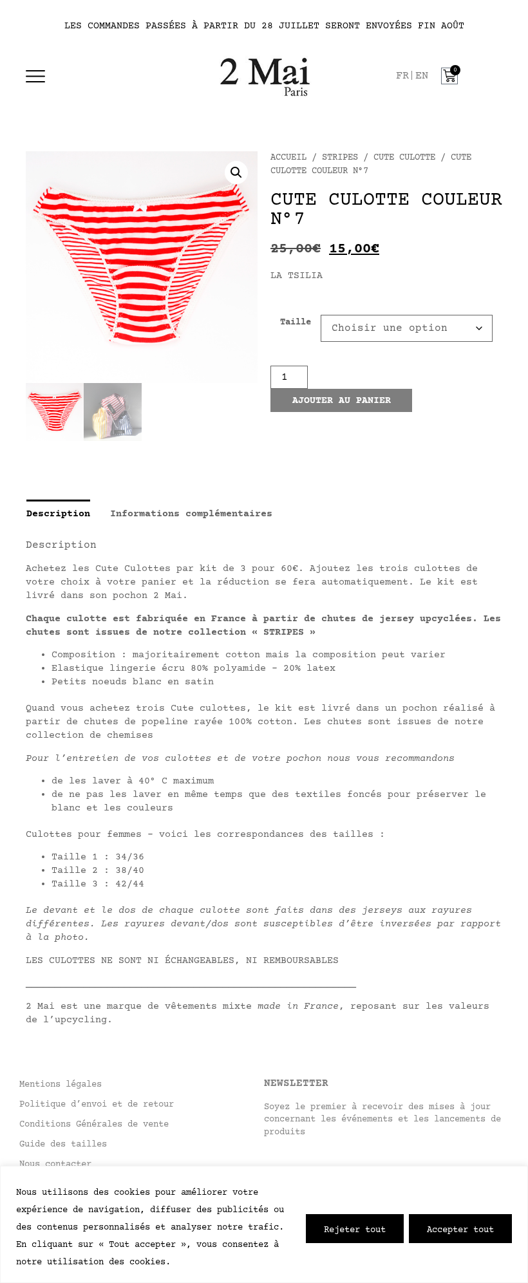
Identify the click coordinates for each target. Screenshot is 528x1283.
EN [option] (421, 76)
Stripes (340, 158)
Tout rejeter (355, 1228)
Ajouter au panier (341, 400)
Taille (295, 323)
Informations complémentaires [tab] (191, 514)
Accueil (288, 158)
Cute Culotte (404, 158)
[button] (236, 172)
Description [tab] (58, 514)
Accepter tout (460, 1228)
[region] (264, 1224)
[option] (422, 76)
